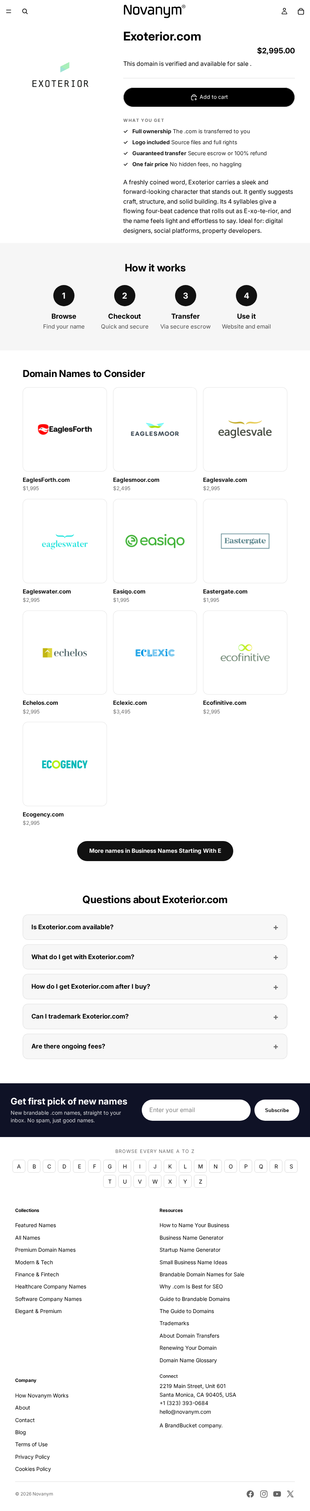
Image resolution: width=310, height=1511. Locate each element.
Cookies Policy (33, 1469)
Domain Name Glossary (188, 1360)
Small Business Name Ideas (193, 1262)
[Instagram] (263, 1494)
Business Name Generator (191, 1237)
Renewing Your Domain (188, 1348)
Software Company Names (48, 1299)
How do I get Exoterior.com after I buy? (90, 986)
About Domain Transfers (189, 1335)
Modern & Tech (34, 1262)
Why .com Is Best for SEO (191, 1287)
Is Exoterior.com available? (72, 927)
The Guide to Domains (187, 1311)
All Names (27, 1237)
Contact (25, 1420)
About (22, 1407)
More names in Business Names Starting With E (155, 850)
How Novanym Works (41, 1395)
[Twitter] (290, 1494)
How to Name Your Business (194, 1225)
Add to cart (214, 96)
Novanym (43, 1494)
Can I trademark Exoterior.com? (80, 1016)
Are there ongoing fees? (68, 1046)
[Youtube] (277, 1494)
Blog (20, 1432)
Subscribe (277, 1110)
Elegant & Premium (38, 1311)
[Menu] (8, 11)
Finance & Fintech (37, 1274)
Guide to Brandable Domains (195, 1299)
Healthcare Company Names (50, 1287)
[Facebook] (250, 1494)
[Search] (25, 11)
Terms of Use (31, 1444)
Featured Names (35, 1225)
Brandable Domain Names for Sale (202, 1274)
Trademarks (174, 1323)
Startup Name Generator (190, 1249)
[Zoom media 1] (60, 75)
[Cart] (301, 11)
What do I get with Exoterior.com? (82, 957)
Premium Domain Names (45, 1249)
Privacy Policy (32, 1456)
